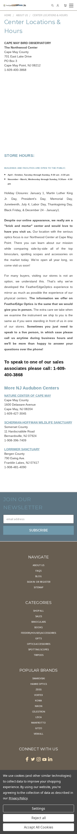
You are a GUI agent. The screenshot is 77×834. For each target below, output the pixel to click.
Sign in (31, 581)
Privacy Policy (18, 798)
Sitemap (38, 587)
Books (38, 627)
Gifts (38, 638)
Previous (6, 829)
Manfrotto (38, 722)
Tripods (38, 655)
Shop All (38, 610)
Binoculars (38, 621)
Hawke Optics (38, 683)
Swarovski (38, 678)
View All (38, 733)
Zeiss (38, 689)
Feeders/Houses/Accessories (38, 632)
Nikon (38, 706)
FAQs (38, 570)
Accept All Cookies (38, 827)
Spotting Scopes (38, 649)
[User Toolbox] (58, 5)
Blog (38, 576)
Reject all (38, 817)
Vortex (38, 695)
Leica (39, 717)
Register (45, 581)
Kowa (38, 700)
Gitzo (38, 728)
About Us (38, 565)
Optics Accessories (38, 643)
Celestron (38, 711)
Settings (38, 808)
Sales (38, 616)
